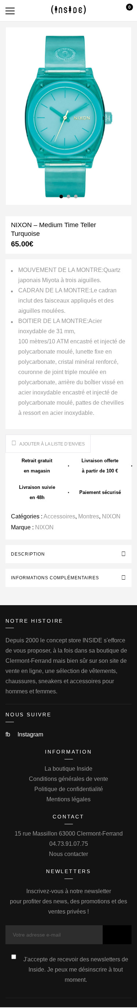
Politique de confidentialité (68, 789)
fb (8, 734)
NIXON (111, 516)
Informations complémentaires (55, 577)
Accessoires (59, 516)
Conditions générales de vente (68, 779)
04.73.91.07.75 (68, 844)
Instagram (30, 734)
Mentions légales (68, 799)
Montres (88, 516)
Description (28, 554)
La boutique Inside (68, 769)
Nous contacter (68, 854)
